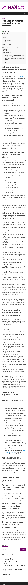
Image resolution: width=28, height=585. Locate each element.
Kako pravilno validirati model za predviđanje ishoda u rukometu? (15, 59)
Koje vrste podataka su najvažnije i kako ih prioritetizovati (13, 39)
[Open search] (25, 13)
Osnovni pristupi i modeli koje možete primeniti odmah (14, 42)
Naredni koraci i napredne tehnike (10, 50)
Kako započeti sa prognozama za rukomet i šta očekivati (13, 36)
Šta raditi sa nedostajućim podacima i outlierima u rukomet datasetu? (14, 62)
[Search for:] (14, 549)
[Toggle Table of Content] (23, 34)
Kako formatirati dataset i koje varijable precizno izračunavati (13, 45)
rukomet (22, 76)
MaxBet (10, 584)
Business (3, 18)
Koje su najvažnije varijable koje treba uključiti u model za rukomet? (14, 56)
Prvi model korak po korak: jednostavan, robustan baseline (13, 48)
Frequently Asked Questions (9, 54)
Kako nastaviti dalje (7, 52)
